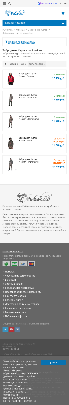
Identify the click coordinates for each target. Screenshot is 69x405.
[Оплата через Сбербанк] (6, 263)
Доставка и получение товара (22, 304)
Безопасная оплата (13, 251)
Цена (23, 63)
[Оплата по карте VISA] (23, 263)
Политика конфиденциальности (23, 291)
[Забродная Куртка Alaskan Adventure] (10, 100)
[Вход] (64, 3)
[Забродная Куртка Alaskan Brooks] (10, 79)
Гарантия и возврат (16, 312)
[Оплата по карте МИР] (14, 263)
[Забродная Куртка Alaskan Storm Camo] (10, 122)
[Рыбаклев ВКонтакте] (17, 329)
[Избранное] (61, 3)
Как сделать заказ (15, 295)
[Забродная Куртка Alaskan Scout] (10, 143)
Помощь (10, 271)
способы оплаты (19, 223)
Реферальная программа (19, 287)
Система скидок (14, 283)
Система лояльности (13, 227)
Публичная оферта (16, 316)
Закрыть (64, 403)
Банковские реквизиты (18, 308)
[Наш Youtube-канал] (11, 329)
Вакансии (10, 279)
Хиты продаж (36, 63)
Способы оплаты (14, 300)
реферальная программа (39, 227)
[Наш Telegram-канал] (5, 329)
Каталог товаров (15, 22)
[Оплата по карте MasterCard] (31, 263)
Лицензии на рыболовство (20, 275)
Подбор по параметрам (21, 41)
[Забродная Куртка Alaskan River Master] (10, 165)
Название (13, 63)
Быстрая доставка (55, 214)
